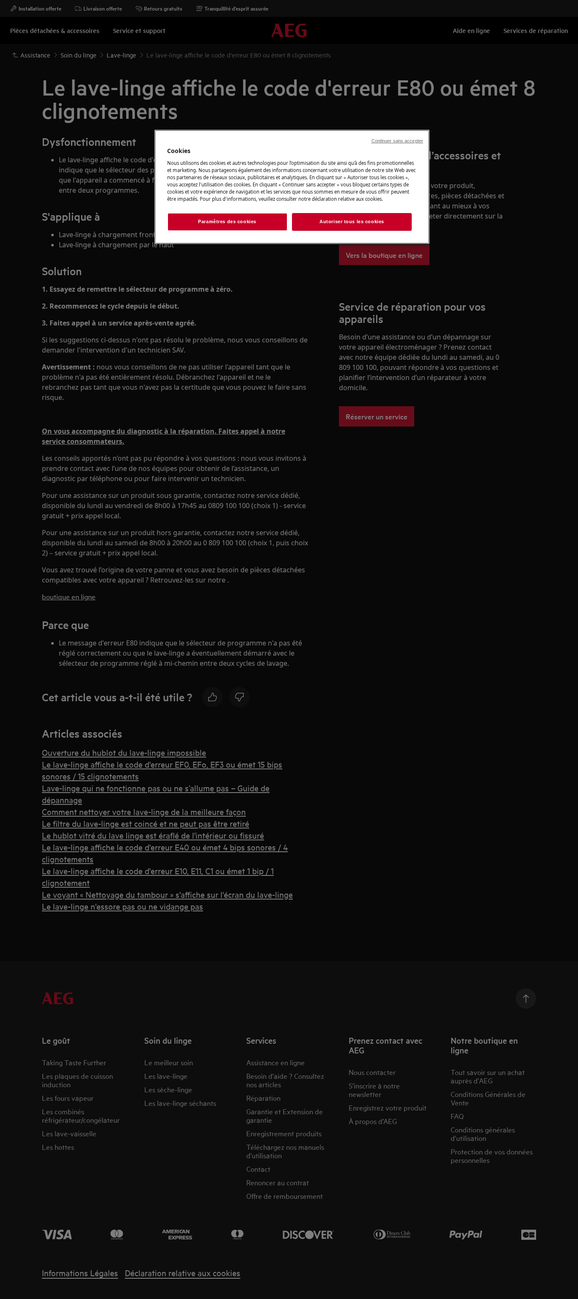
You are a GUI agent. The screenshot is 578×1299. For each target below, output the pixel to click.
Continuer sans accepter (397, 140)
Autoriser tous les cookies (351, 221)
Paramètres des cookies (227, 221)
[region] (291, 187)
